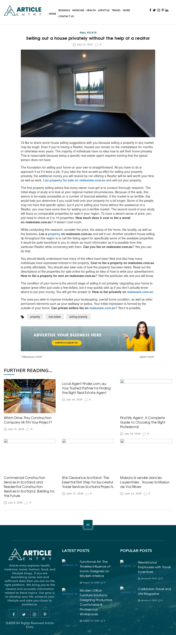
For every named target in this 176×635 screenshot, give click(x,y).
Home (52, 13)
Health (91, 10)
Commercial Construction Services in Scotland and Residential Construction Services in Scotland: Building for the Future (29, 486)
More (126, 10)
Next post (147, 357)
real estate (55, 316)
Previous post (31, 357)
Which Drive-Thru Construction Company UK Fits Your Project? (28, 419)
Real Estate (88, 32)
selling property (78, 316)
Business (64, 10)
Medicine (78, 10)
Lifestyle (104, 10)
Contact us (66, 16)
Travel (116, 10)
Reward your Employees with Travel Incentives (154, 567)
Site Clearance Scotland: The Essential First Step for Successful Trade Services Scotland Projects (87, 482)
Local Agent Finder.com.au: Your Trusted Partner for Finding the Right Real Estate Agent (86, 388)
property (35, 316)
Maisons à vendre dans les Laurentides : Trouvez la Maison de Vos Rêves (145, 482)
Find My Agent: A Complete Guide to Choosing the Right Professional (142, 422)
